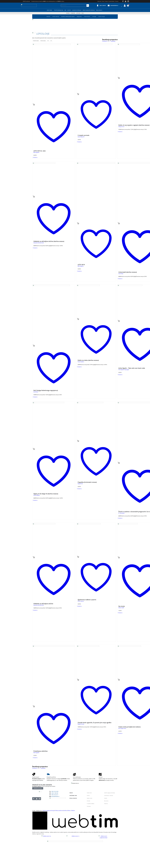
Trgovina (68, 13)
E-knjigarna (73, 13)
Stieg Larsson (121, 126)
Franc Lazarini (81, 601)
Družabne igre (73, 795)
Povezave (89, 806)
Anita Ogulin (121, 369)
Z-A (51, 40)
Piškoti (68, 810)
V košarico (35, 157)
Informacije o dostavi (108, 795)
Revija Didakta (99, 10)
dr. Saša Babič (121, 513)
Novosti (69, 10)
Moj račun (106, 800)
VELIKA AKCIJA (55, 16)
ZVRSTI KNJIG (49, 10)
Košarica (106, 803)
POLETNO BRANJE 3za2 (58, 10)
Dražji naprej (43, 40)
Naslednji (113, 41)
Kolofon (65, 810)
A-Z (48, 40)
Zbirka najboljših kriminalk (89, 10)
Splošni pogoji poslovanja (109, 792)
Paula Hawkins (81, 361)
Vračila (105, 798)
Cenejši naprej (36, 40)
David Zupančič (81, 136)
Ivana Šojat (120, 273)
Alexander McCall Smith (38, 242)
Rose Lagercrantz (122, 728)
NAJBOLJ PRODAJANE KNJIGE (68, 16)
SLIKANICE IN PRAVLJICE (76, 10)
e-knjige (94, 16)
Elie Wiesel (35, 392)
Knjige (71, 792)
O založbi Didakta (90, 803)
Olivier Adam (121, 607)
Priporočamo (87, 16)
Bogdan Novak (81, 724)
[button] (58, 5)
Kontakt (88, 800)
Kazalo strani (89, 798)
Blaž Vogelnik (36, 152)
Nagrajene (79, 16)
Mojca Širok (80, 483)
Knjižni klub (89, 792)
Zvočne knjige (101, 16)
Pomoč (88, 795)
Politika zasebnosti (59, 810)
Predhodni (104, 41)
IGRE (65, 10)
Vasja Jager (126, 369)
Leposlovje (78, 13)
